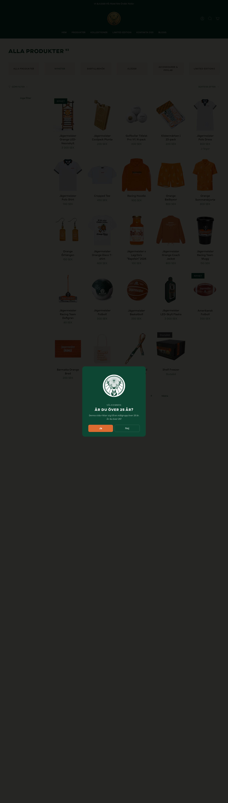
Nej (127, 428)
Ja (100, 428)
